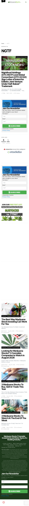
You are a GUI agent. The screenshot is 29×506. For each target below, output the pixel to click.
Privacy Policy (6, 130)
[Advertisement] (14, 23)
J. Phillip (3, 93)
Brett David (4, 331)
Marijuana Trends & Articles (13, 316)
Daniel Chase (4, 364)
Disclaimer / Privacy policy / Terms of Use (14, 444)
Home (2, 43)
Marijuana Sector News (21, 57)
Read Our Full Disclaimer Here (14, 472)
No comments (20, 331)
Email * (4, 118)
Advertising (11, 446)
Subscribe (15, 126)
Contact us (18, 446)
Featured (4, 316)
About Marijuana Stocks (19, 443)
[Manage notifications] (4, 502)
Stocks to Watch (7, 443)
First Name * (5, 113)
